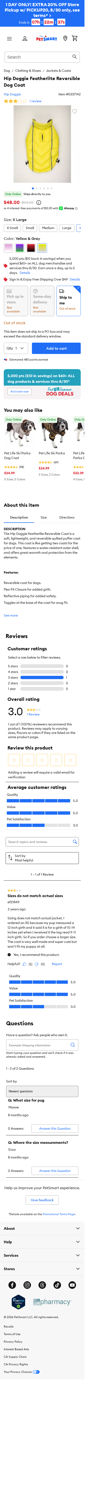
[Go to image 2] (37, 188)
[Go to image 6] (52, 188)
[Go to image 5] (48, 188)
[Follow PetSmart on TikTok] (57, 1285)
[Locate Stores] (65, 39)
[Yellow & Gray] (42, 248)
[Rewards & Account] (25, 39)
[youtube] (72, 1285)
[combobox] (42, 56)
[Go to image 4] (44, 188)
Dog (7, 70)
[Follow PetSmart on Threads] (42, 1285)
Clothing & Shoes (28, 70)
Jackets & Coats (58, 70)
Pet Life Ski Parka (52, 453)
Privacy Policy (13, 1341)
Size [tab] (44, 517)
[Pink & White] (8, 248)
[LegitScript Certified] (18, 1302)
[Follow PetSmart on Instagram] (27, 1285)
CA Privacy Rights (16, 1364)
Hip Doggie (12, 94)
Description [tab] (19, 517)
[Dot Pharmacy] (52, 1302)
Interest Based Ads (16, 1349)
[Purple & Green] (19, 248)
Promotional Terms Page (59, 1214)
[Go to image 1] (33, 188)
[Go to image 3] (40, 188)
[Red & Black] (31, 248)
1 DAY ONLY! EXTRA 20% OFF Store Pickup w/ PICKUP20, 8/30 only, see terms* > (42, 13)
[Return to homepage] (46, 38)
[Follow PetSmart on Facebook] (12, 1285)
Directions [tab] (66, 517)
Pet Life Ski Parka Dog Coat (17, 455)
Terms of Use (12, 1334)
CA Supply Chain (15, 1356)
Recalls (8, 1326)
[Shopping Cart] (74, 38)
